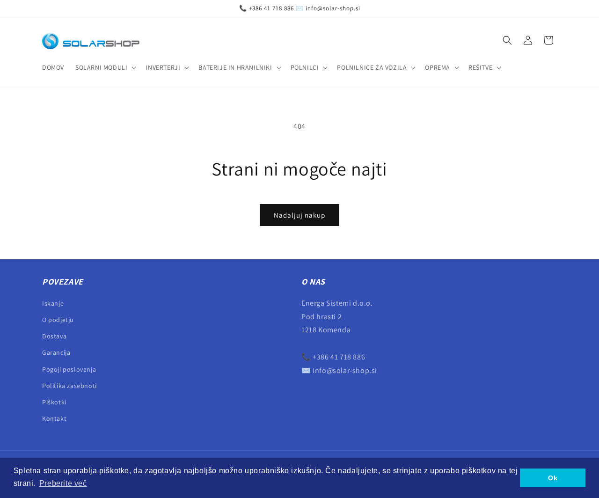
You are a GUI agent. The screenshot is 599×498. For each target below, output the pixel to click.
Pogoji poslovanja (69, 369)
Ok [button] (552, 478)
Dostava (54, 335)
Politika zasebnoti (69, 385)
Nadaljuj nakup (299, 215)
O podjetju (58, 319)
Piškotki (54, 401)
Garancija (56, 352)
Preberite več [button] (63, 483)
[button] (105, 67)
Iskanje (53, 303)
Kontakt (54, 418)
